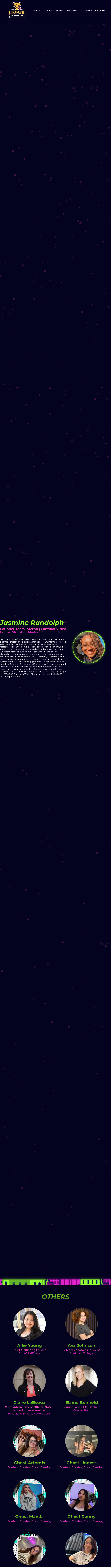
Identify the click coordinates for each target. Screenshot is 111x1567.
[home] (17, 10)
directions (100, 10)
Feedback (88, 10)
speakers (37, 10)
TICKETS (49, 10)
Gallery (59, 10)
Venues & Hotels (73, 10)
